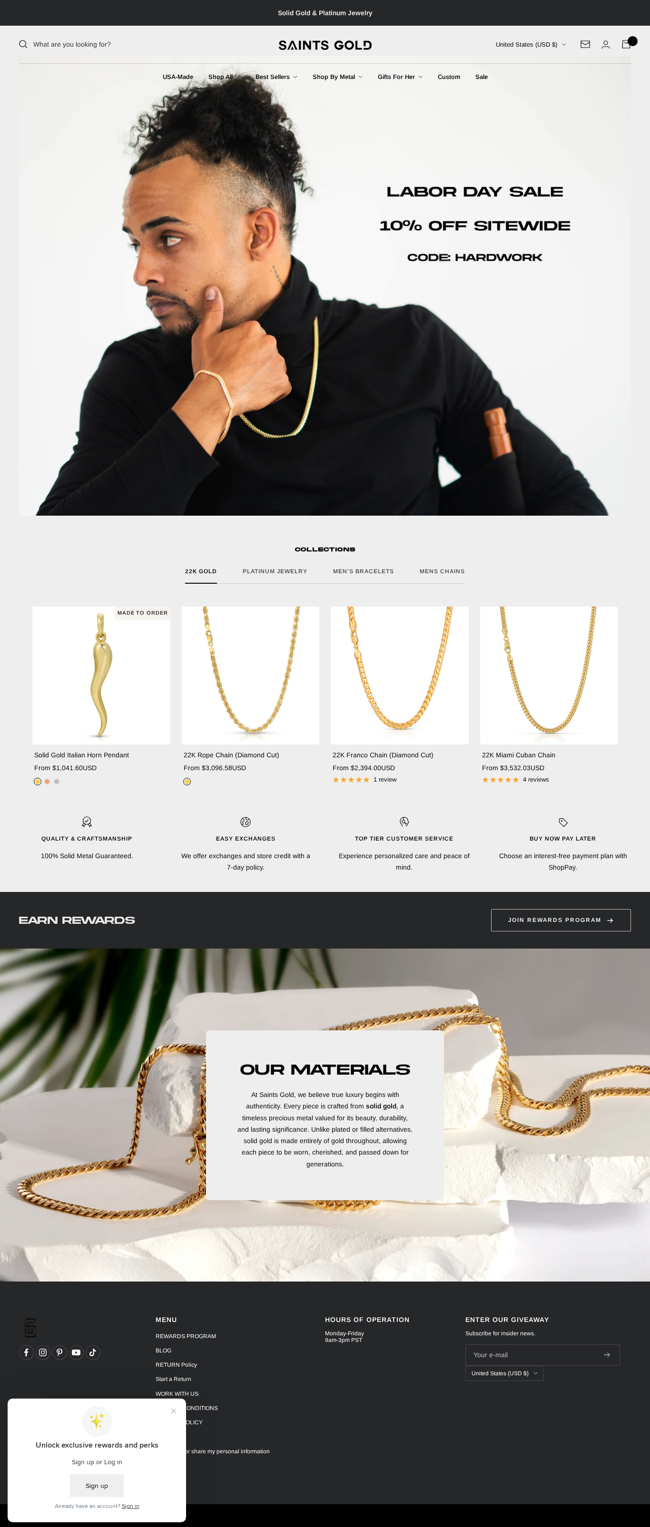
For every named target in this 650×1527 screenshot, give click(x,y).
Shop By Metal (335, 76)
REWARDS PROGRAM (186, 1336)
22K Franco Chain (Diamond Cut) (383, 755)
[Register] (607, 1355)
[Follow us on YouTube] (76, 1352)
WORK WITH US (177, 1393)
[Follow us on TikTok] (93, 1352)
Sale (481, 76)
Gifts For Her (397, 76)
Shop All (221, 76)
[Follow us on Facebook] (26, 1352)
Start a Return (173, 1379)
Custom (449, 76)
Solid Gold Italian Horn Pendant (81, 755)
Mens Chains (442, 571)
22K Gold (201, 571)
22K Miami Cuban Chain (518, 755)
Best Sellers (274, 76)
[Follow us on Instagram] (43, 1352)
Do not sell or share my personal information (213, 1451)
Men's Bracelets (363, 571)
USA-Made (178, 76)
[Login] (605, 44)
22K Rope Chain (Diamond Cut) (231, 755)
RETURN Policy (176, 1364)
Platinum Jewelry (275, 571)
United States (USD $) (526, 44)
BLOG (163, 1350)
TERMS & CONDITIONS (187, 1408)
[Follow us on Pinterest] (59, 1352)
